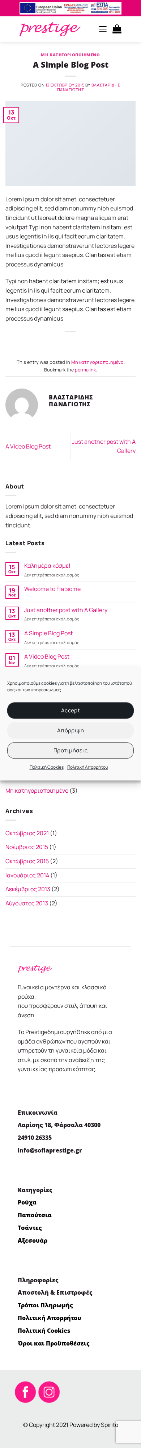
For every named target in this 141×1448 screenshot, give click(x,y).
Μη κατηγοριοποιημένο (70, 54)
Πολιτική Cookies (47, 767)
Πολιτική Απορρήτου (87, 767)
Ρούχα (27, 1202)
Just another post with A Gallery (65, 610)
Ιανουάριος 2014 (27, 875)
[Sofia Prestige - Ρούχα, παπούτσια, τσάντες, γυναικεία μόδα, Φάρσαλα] (50, 29)
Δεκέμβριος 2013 (27, 889)
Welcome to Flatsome (52, 589)
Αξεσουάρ (32, 1240)
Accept (70, 710)
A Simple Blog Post (48, 633)
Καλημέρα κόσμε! (47, 565)
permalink (85, 369)
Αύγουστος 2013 (26, 903)
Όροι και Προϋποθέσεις (54, 1343)
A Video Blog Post (28, 446)
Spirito (109, 1425)
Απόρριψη (70, 730)
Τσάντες (30, 1228)
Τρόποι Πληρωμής (45, 1305)
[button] (102, 29)
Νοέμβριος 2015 (26, 847)
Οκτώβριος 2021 (27, 833)
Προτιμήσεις (70, 750)
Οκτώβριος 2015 (27, 861)
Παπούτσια (35, 1215)
